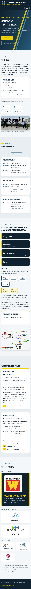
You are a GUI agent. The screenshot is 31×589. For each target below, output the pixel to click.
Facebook (7, 107)
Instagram (18, 107)
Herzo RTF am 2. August (10, 43)
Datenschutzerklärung (13, 449)
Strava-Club (8, 111)
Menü (27, 8)
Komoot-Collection (6, 299)
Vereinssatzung (11, 446)
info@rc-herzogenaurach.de (18, 400)
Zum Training (7, 38)
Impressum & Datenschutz (7, 585)
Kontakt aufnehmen (16, 152)
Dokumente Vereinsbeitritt (14, 405)
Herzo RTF (19, 94)
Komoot (19, 111)
